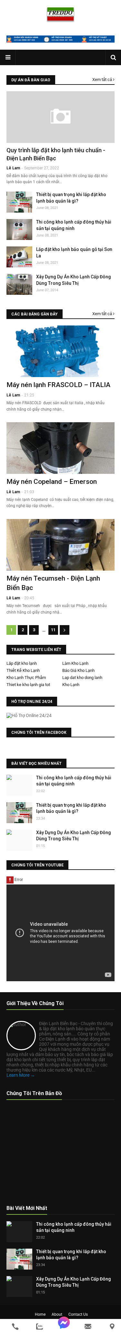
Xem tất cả (102, 79)
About (57, 1314)
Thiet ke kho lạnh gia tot (28, 684)
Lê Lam (13, 395)
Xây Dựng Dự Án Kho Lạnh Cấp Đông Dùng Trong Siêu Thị (73, 280)
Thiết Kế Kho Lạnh (23, 670)
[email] (88, 1326)
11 (53, 629)
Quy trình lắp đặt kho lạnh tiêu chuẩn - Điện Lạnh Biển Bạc (55, 154)
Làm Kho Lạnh (75, 663)
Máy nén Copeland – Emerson (51, 481)
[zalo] (39, 1326)
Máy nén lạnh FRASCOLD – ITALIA (58, 385)
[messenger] (64, 1326)
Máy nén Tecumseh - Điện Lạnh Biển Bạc (53, 583)
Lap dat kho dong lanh (82, 677)
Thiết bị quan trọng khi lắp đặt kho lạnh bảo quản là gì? (71, 198)
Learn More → (20, 1075)
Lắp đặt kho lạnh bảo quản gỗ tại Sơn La (74, 252)
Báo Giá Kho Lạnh (78, 670)
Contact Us (78, 1314)
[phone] (15, 1326)
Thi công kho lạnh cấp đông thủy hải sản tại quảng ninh (73, 225)
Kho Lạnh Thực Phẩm (26, 677)
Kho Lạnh (70, 684)
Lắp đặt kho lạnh (21, 663)
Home (40, 1314)
